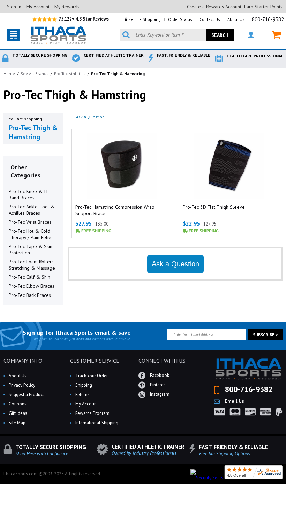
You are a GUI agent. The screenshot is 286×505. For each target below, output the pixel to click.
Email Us (233, 401)
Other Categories (25, 171)
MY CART (271, 35)
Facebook (159, 375)
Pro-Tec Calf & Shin (29, 277)
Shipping (83, 385)
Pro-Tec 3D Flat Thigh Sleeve (214, 207)
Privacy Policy (22, 385)
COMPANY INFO (22, 360)
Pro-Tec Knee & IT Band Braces (28, 194)
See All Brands (34, 73)
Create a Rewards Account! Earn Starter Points (235, 6)
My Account (38, 6)
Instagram (159, 394)
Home (9, 73)
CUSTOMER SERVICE (94, 360)
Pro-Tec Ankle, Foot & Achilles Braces (32, 210)
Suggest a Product (26, 394)
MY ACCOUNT (246, 35)
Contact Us (210, 19)
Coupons (18, 404)
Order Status (180, 19)
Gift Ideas (18, 413)
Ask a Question (90, 116)
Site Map (17, 423)
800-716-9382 (268, 19)
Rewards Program (92, 413)
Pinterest (158, 385)
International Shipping (96, 423)
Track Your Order (91, 376)
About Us (235, 19)
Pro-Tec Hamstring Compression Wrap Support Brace (115, 210)
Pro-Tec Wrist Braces (30, 222)
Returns (82, 394)
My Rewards (67, 6)
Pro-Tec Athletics (69, 73)
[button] (285, 504)
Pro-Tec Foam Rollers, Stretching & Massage (32, 265)
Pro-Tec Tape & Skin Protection (30, 249)
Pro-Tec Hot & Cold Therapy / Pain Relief (31, 234)
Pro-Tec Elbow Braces (31, 286)
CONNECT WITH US (161, 360)
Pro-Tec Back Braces (30, 295)
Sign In (14, 6)
